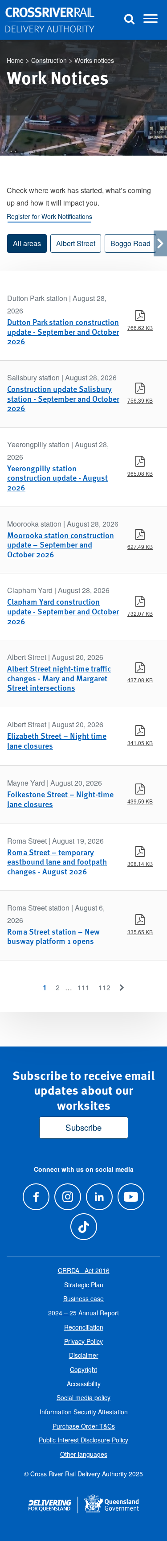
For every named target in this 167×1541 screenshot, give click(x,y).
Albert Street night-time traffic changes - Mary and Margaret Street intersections (59, 677)
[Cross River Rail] (49, 20)
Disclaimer (83, 1355)
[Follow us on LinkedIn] (99, 1196)
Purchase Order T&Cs (84, 1426)
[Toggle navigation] (150, 20)
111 (83, 987)
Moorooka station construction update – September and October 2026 (60, 544)
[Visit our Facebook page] (36, 1196)
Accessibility (84, 1383)
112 (104, 987)
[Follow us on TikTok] (83, 1226)
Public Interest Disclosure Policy (83, 1439)
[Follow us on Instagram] (67, 1196)
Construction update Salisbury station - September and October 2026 (63, 398)
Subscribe (83, 1127)
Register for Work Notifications (49, 216)
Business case (83, 1298)
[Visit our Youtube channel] (131, 1196)
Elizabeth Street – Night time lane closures (56, 740)
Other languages (83, 1454)
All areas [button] (27, 243)
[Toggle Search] (129, 20)
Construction (49, 60)
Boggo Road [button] (130, 243)
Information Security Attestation (84, 1411)
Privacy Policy (83, 1341)
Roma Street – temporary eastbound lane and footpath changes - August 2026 (57, 861)
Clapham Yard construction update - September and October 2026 (63, 610)
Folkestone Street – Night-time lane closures (60, 799)
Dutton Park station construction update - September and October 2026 (63, 331)
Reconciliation (83, 1327)
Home (15, 60)
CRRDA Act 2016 (84, 1270)
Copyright (83, 1369)
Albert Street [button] (75, 243)
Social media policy (83, 1397)
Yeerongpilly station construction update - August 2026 (57, 477)
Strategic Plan (83, 1284)
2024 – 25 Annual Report (83, 1312)
